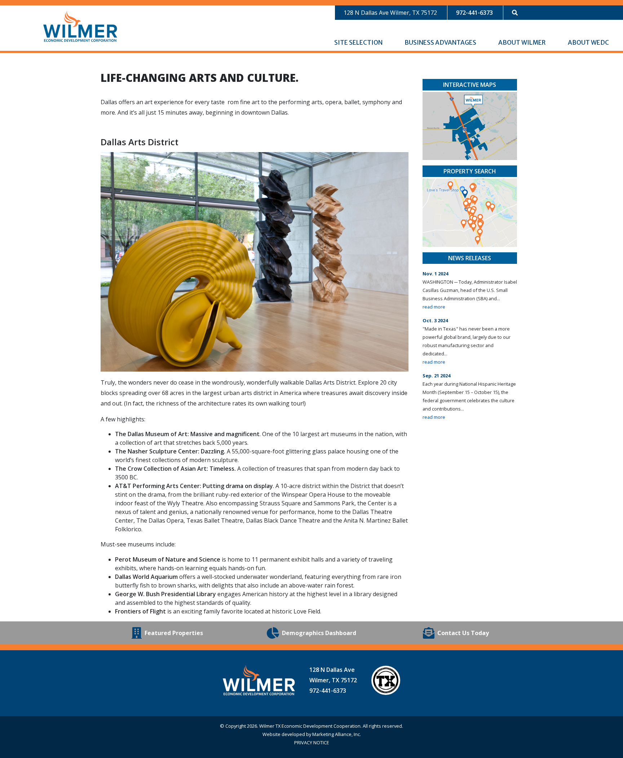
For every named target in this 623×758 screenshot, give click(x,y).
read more (434, 306)
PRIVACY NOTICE (311, 742)
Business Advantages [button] (441, 42)
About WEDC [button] (589, 42)
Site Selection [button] (359, 42)
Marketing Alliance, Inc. (336, 734)
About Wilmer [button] (522, 42)
